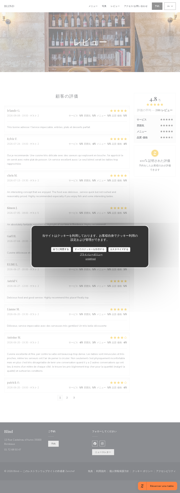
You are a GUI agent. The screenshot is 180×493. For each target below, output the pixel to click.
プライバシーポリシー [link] (91, 254)
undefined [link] (90, 259)
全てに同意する (61, 249)
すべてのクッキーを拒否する (89, 249)
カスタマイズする (119, 249)
